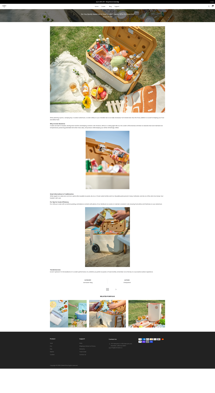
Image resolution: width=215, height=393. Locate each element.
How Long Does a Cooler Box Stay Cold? (107, 312)
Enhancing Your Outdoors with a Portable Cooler (146, 311)
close (3, 1)
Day (51, 349)
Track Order (82, 352)
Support (117, 6)
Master (52, 352)
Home (96, 6)
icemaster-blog (87, 282)
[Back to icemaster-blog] (107, 289)
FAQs (80, 343)
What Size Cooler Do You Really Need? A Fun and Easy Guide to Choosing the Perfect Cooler (68, 310)
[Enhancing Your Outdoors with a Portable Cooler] (116, 289)
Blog (110, 6)
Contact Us (82, 354)
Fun (51, 346)
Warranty (82, 349)
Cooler (103, 6)
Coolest (52, 354)
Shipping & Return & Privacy (87, 346)
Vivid (51, 343)
